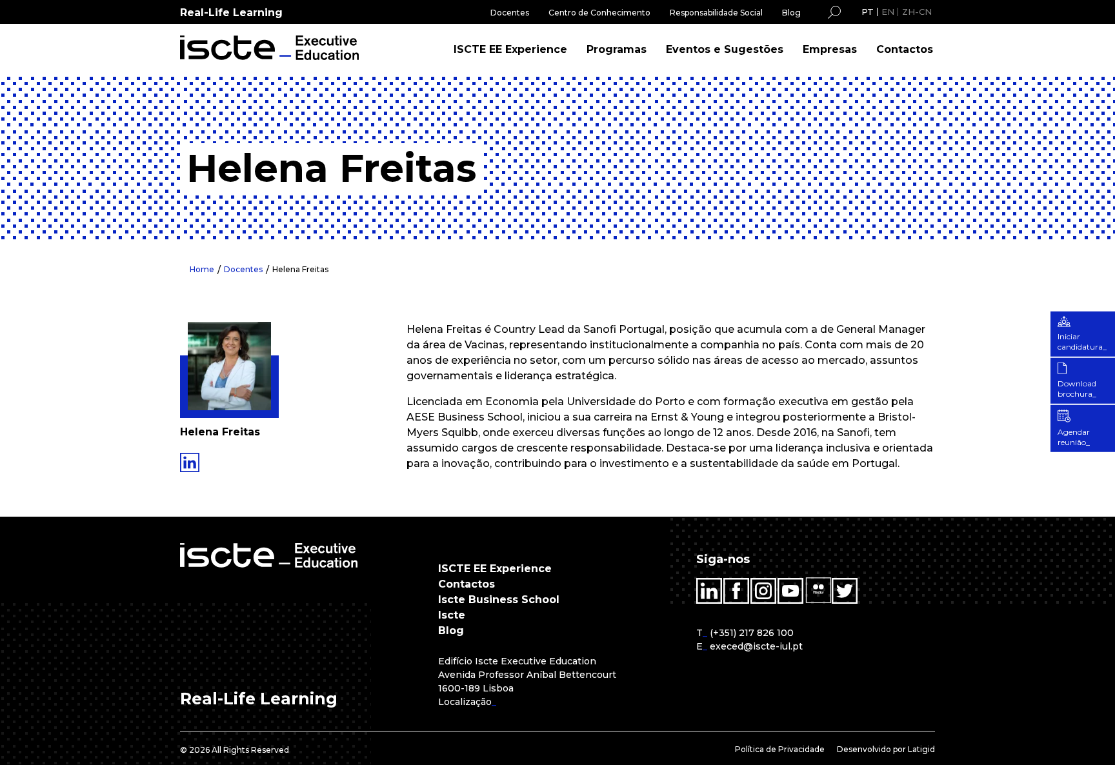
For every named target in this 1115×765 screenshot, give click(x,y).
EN (887, 11)
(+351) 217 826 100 (752, 633)
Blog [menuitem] (791, 12)
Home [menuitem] (202, 269)
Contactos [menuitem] (904, 49)
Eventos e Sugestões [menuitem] (724, 49)
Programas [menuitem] (617, 49)
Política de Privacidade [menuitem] (780, 749)
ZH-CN (917, 11)
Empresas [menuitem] (830, 49)
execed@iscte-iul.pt (756, 646)
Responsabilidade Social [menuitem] (716, 12)
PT (867, 11)
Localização (465, 702)
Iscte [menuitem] (451, 615)
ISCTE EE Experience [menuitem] (510, 49)
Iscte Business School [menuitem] (498, 599)
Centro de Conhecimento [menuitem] (599, 12)
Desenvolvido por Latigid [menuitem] (886, 749)
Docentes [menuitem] (509, 12)
